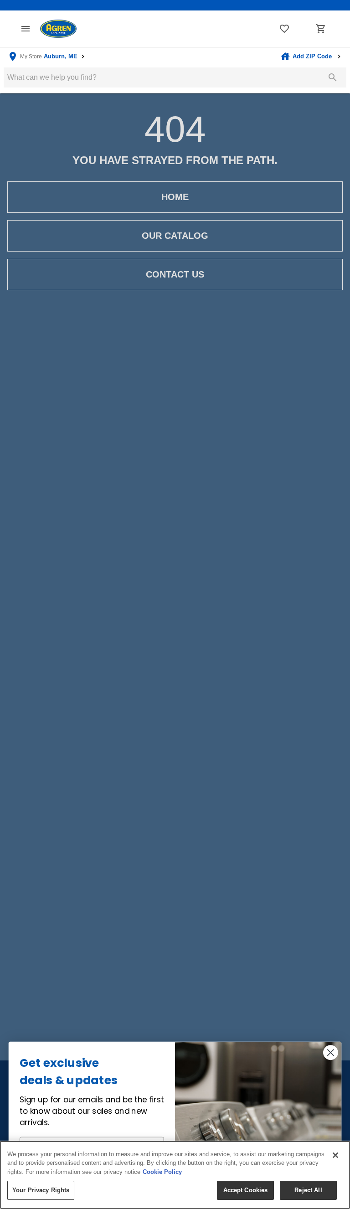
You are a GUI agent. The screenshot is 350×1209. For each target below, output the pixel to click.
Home (175, 197)
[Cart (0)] (321, 29)
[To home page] (58, 29)
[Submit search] (333, 77)
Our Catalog (175, 236)
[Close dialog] (330, 1052)
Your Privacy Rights (40, 1190)
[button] (25, 29)
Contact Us (175, 274)
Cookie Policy (162, 1171)
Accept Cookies (245, 1190)
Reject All (308, 1190)
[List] (284, 29)
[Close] (335, 1155)
